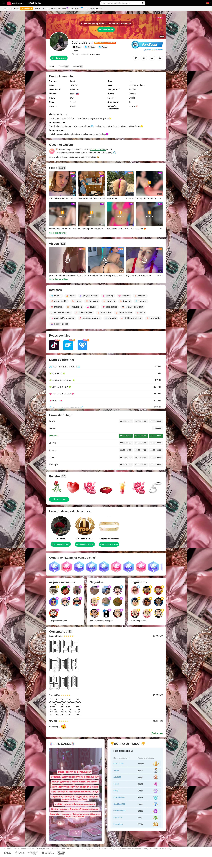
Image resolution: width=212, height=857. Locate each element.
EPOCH (56, 849)
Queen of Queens (98, 150)
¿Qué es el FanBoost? (153, 50)
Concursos (74, 8)
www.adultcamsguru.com (40, 849)
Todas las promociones (57, 8)
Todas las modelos (10, 8)
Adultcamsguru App (93, 8)
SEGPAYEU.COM (65, 849)
